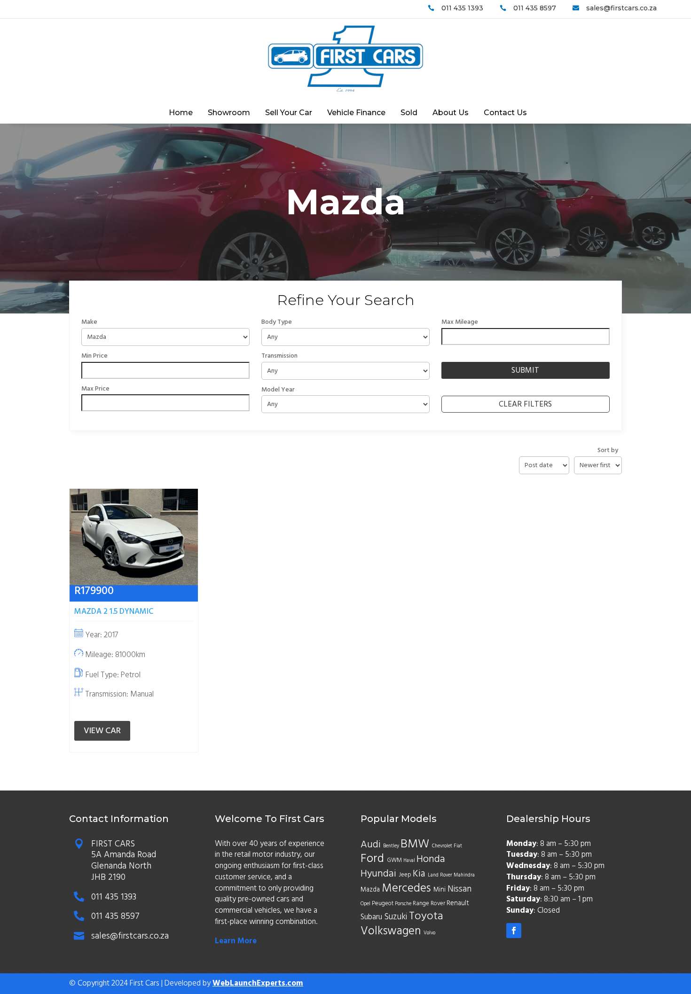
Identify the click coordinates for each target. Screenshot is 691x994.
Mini (440, 889)
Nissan (459, 889)
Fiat (458, 845)
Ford (374, 858)
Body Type (276, 322)
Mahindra (464, 874)
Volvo (429, 932)
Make (89, 322)
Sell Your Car (288, 113)
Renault (459, 903)
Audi (372, 844)
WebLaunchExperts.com (257, 983)
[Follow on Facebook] (513, 930)
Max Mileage (459, 322)
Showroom (229, 113)
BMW (416, 843)
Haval (409, 860)
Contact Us (505, 113)
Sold (408, 113)
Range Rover (430, 903)
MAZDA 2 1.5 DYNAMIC (113, 611)
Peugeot (383, 903)
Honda (432, 859)
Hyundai (380, 874)
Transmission (279, 355)
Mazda (371, 889)
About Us (450, 113)
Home (181, 113)
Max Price (95, 388)
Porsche (404, 903)
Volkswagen (392, 931)
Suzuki (396, 917)
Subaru (372, 917)
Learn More (236, 941)
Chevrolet (443, 845)
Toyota (426, 916)
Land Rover (441, 874)
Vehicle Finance (356, 113)
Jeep (406, 874)
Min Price (94, 355)
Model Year (278, 389)
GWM (395, 860)
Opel (366, 903)
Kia (420, 873)
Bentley (391, 845)
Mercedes (407, 888)
